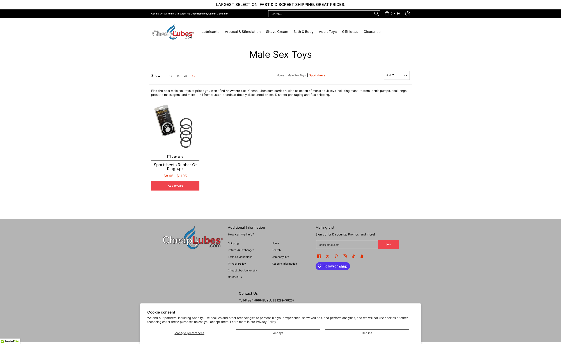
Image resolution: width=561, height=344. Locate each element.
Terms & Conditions (240, 256)
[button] (319, 256)
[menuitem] (392, 13)
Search (276, 250)
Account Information (284, 263)
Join (388, 244)
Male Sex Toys (297, 75)
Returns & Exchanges (241, 250)
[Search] (376, 14)
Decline (367, 333)
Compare (177, 156)
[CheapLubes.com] (173, 32)
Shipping (233, 243)
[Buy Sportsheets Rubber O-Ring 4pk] (175, 127)
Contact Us (235, 277)
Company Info (280, 256)
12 (170, 75)
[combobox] (320, 14)
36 (186, 75)
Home (280, 75)
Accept (278, 333)
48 (193, 75)
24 (178, 75)
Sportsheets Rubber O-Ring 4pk (175, 166)
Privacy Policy (266, 322)
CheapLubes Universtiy (242, 270)
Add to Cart (175, 185)
